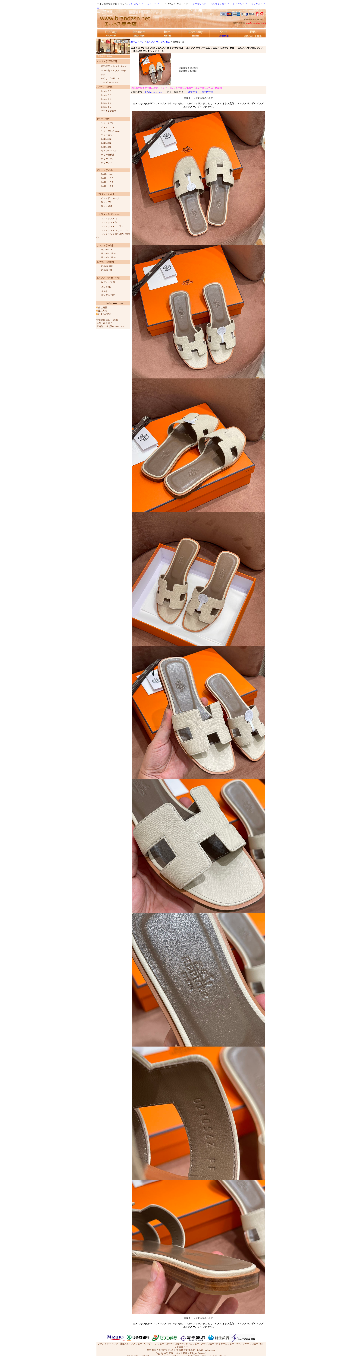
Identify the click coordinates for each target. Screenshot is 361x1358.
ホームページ (137, 41)
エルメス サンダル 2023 (158, 41)
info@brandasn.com (152, 92)
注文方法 (192, 92)
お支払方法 (207, 92)
